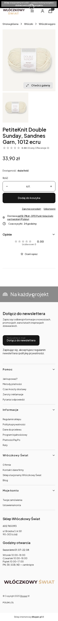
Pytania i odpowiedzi (14, 399)
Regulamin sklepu (12, 419)
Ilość (5, 178)
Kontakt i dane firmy (13, 469)
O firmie (7, 464)
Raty (5, 445)
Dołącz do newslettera (21, 340)
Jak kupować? (10, 378)
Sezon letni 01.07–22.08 (16, 549)
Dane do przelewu (12, 429)
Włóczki (28, 23)
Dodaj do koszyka (29, 198)
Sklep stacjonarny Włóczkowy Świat (22, 475)
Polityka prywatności (14, 424)
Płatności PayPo (11, 439)
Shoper (23, 596)
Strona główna (10, 23)
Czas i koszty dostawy (14, 389)
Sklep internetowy (28, 617)
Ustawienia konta (12, 505)
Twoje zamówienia (12, 499)
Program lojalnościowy (15, 434)
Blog (5, 480)
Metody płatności (12, 384)
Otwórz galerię (40, 85)
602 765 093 (10, 525)
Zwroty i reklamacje (13, 394)
